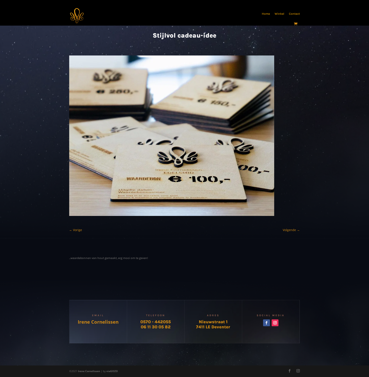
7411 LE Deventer (213, 327)
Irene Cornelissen (98, 322)
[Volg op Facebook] (266, 322)
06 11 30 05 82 (156, 327)
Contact (294, 14)
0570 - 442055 (155, 321)
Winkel (279, 14)
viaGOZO (112, 371)
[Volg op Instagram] (275, 322)
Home (266, 14)
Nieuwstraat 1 (213, 321)
